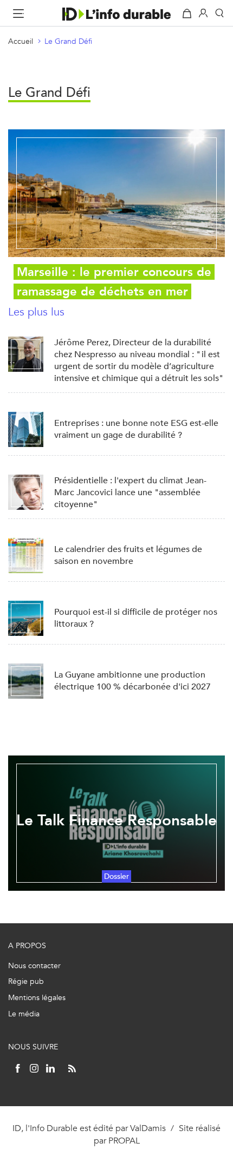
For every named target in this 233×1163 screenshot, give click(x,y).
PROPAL (124, 1140)
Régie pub (26, 981)
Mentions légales (37, 998)
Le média (24, 1014)
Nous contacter (34, 966)
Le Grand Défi (68, 41)
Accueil (20, 41)
